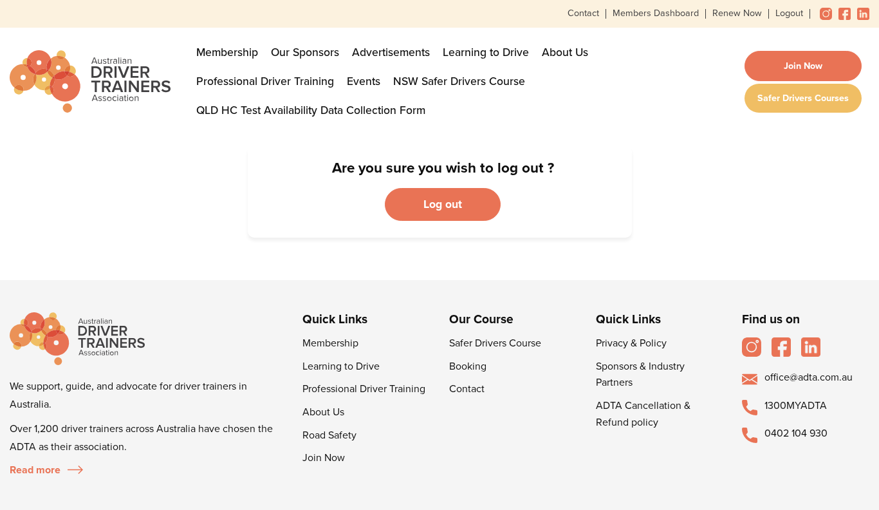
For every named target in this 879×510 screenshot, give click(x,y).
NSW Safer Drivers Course (459, 81)
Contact (583, 13)
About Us (565, 52)
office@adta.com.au (808, 377)
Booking (467, 366)
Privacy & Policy (631, 343)
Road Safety (329, 435)
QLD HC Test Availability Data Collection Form (310, 110)
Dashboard (675, 13)
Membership (227, 52)
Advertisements (391, 52)
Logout (789, 13)
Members (632, 13)
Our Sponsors (305, 52)
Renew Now (737, 13)
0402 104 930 (796, 433)
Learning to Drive (486, 52)
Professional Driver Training (265, 81)
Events (363, 81)
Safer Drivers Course (495, 343)
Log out (442, 204)
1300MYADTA (795, 405)
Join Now (803, 66)
